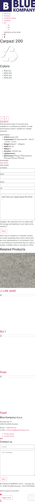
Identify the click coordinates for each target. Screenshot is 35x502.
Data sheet (4, 163)
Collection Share (10, 18)
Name (2, 182)
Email (2, 174)
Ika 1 (3, 331)
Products (7, 16)
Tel (1, 188)
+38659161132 (10, 428)
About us (7, 13)
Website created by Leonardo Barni (9, 491)
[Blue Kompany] (0, 438)
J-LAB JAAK (8, 290)
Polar (3, 372)
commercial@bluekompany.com (17, 430)
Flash (3, 412)
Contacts (7, 20)
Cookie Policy (9, 436)
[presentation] (2, 118)
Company (3, 167)
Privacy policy (9, 434)
